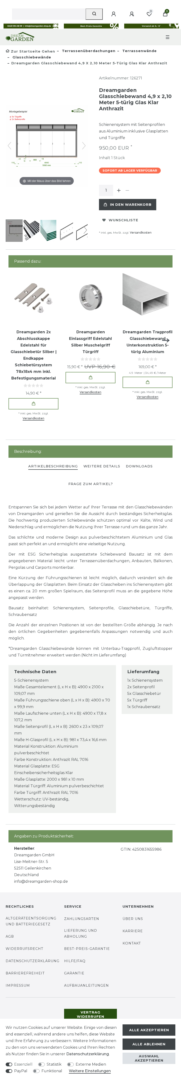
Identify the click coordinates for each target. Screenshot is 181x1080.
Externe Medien (91, 1064)
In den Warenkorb (131, 204)
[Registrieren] (132, 14)
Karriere (133, 931)
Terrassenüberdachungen (88, 51)
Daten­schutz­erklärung (87, 1054)
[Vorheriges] (9, 145)
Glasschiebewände (31, 57)
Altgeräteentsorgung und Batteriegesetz (31, 921)
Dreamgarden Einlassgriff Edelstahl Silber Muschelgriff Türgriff (90, 342)
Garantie (74, 973)
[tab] (53, 466)
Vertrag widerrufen (90, 1014)
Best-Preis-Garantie (87, 949)
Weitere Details (101, 466)
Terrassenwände (139, 51)
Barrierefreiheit (25, 973)
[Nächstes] (84, 145)
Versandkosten (141, 232)
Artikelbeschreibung (53, 466)
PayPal (20, 1071)
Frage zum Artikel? (90, 484)
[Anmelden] (114, 14)
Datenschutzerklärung (32, 961)
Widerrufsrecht (24, 949)
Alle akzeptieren (149, 1030)
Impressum (18, 985)
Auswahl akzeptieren (149, 1058)
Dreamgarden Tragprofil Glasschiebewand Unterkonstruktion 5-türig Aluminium (148, 342)
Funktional (51, 1071)
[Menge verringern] (127, 190)
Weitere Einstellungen (90, 1071)
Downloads (139, 466)
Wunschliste (123, 220)
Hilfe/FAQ (75, 961)
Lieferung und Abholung (80, 933)
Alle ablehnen (148, 1044)
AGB (10, 936)
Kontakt (132, 943)
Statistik (54, 1064)
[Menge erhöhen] (119, 190)
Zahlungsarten (81, 919)
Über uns (133, 919)
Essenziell (23, 1064)
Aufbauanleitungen (86, 985)
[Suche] (94, 14)
